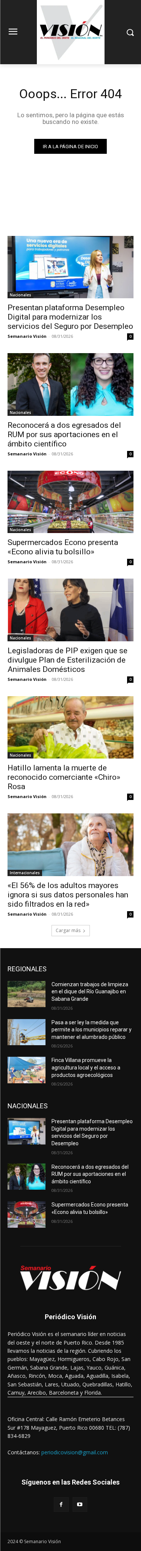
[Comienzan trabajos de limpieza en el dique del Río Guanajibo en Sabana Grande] (26, 994)
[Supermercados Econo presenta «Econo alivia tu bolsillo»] (70, 502)
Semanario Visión (27, 336)
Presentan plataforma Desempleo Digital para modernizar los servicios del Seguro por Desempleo (70, 317)
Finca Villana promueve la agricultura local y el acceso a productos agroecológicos (86, 1067)
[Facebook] (61, 1504)
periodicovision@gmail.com (74, 1452)
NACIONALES (28, 1106)
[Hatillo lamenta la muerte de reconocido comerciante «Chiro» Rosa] (70, 727)
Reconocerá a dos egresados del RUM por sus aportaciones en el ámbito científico (64, 434)
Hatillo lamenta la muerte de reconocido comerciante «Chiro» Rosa (64, 777)
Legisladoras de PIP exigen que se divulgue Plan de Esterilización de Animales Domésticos (67, 660)
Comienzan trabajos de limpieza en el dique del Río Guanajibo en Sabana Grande (90, 991)
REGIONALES (27, 969)
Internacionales (25, 872)
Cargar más (68, 930)
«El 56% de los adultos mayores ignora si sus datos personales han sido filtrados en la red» (68, 895)
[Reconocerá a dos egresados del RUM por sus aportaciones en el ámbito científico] (70, 384)
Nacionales (20, 295)
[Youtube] (80, 1504)
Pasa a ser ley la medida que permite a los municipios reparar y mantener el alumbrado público (92, 1029)
